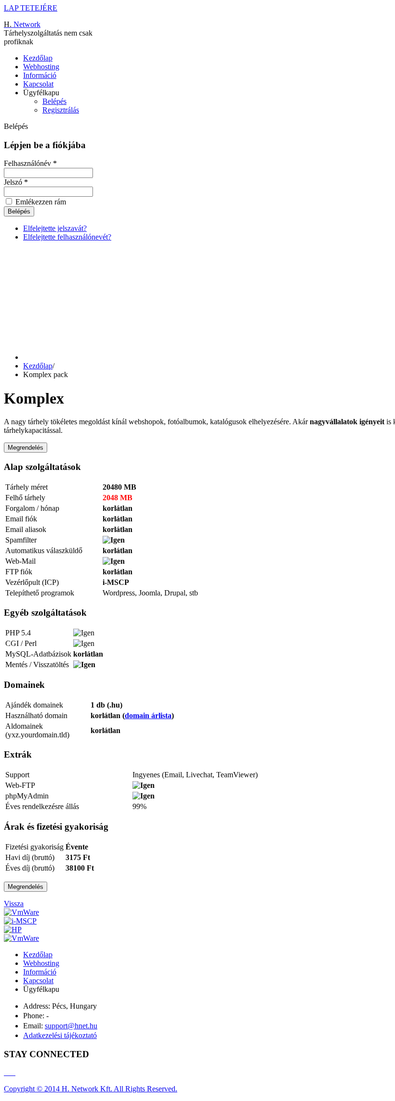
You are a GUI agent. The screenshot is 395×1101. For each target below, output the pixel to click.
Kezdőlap (38, 58)
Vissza (14, 903)
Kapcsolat (38, 84)
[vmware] (21, 912)
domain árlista (148, 715)
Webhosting (41, 67)
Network (22, 24)
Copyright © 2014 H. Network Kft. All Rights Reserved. (90, 1089)
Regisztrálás (60, 110)
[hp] (13, 929)
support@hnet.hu (71, 1026)
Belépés (54, 101)
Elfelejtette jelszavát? (55, 228)
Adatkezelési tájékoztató (60, 1035)
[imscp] (20, 921)
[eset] (21, 938)
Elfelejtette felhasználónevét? (67, 237)
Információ (39, 75)
